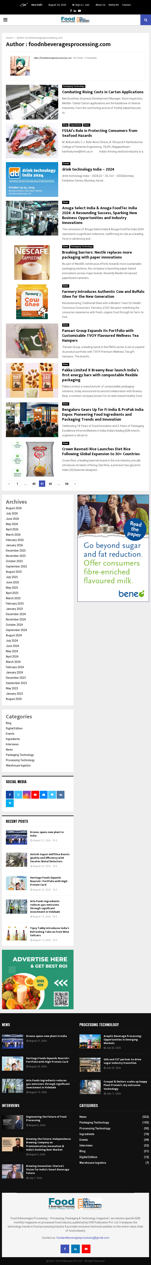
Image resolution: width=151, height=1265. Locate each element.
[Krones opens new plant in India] (16, 837)
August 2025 (14, 571)
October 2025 (14, 561)
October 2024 (14, 624)
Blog (65, 125)
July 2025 (12, 577)
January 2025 (14, 608)
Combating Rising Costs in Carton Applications (103, 92)
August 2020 (14, 699)
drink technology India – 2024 (88, 169)
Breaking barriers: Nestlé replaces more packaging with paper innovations (97, 255)
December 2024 (16, 614)
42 (50, 483)
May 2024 (12, 651)
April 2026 (12, 529)
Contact (126, 5)
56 (66, 483)
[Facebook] (65, 1249)
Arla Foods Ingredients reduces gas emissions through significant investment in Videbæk (45, 906)
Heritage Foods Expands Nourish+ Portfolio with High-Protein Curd (49, 881)
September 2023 (16, 683)
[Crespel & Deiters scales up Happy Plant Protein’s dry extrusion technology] (90, 1087)
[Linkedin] (75, 1249)
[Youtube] (86, 1249)
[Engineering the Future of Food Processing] (12, 1122)
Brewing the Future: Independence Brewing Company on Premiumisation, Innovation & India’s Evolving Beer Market (48, 1144)
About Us (100, 5)
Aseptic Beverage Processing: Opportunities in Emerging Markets (123, 1039)
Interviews (12, 744)
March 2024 (13, 661)
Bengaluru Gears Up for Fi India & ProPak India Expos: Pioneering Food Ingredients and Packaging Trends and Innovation (103, 414)
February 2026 (15, 540)
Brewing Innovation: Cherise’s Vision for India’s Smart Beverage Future (47, 1169)
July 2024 (12, 640)
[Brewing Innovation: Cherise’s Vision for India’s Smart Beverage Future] (12, 1171)
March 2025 (13, 598)
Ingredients (75, 125)
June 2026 (12, 518)
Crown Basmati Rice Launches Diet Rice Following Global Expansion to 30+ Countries (101, 451)
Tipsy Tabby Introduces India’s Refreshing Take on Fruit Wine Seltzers (49, 931)
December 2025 (16, 550)
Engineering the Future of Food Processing (46, 1118)
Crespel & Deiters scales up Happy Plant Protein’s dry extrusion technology (125, 1085)
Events (66, 164)
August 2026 (14, 508)
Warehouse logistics (18, 765)
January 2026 (14, 545)
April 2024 (12, 656)
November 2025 (16, 555)
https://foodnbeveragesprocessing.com (53, 58)
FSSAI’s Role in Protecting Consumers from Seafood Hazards (99, 133)
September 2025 (16, 566)
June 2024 (12, 646)
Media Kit (114, 5)
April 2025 (12, 593)
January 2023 (14, 693)
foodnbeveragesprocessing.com (44, 37)
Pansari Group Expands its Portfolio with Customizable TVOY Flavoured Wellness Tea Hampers (100, 335)
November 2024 (16, 619)
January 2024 (14, 672)
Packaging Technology (73, 86)
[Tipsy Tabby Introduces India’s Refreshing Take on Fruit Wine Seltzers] (16, 933)
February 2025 (15, 603)
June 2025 (12, 582)
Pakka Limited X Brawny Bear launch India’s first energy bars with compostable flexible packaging (100, 375)
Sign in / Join (82, 5)
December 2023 (16, 677)
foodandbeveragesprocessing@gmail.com (82, 1237)
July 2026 (12, 513)
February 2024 (15, 667)
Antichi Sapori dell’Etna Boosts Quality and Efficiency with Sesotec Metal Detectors (50, 858)
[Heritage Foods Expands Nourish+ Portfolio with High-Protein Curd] (16, 883)
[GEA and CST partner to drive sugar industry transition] (90, 1065)
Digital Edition (14, 728)
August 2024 (14, 635)
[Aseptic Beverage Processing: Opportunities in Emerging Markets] (90, 1041)
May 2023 (12, 688)
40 (33, 483)
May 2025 (12, 587)
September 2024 (16, 630)
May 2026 (12, 524)
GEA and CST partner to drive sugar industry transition (122, 1061)
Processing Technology (20, 760)
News (86, 125)
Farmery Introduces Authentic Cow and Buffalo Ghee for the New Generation (103, 294)
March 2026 (13, 534)
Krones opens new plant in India (47, 834)
